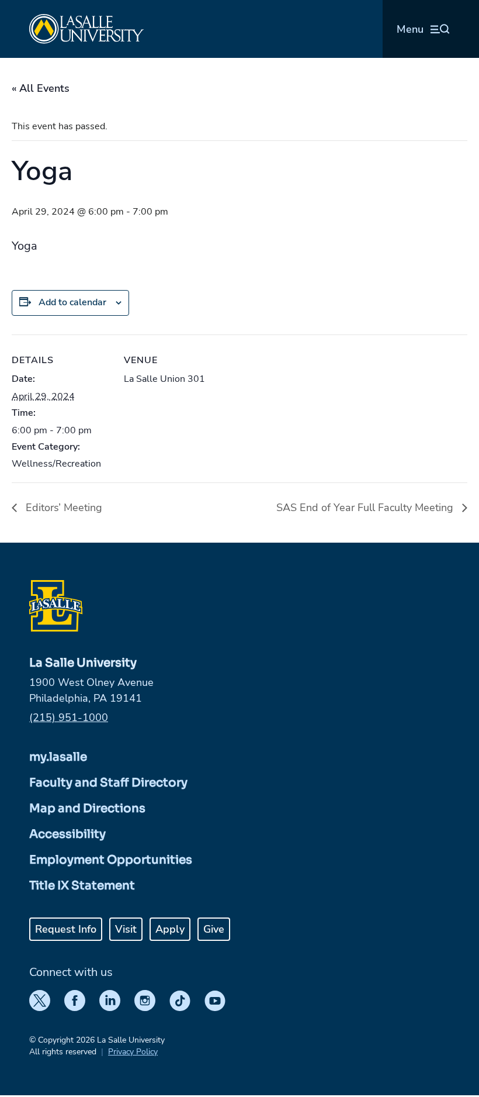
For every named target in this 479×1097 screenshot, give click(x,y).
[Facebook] (74, 1000)
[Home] (86, 29)
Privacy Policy (133, 1051)
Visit (126, 929)
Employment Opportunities (110, 860)
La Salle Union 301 (164, 378)
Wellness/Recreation (56, 463)
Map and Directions (87, 808)
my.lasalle (58, 757)
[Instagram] (144, 1000)
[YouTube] (214, 1000)
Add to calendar (72, 302)
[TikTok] (179, 1000)
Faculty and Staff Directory (108, 782)
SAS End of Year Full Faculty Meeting (366, 508)
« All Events (41, 88)
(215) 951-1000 (68, 717)
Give (213, 929)
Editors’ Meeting (62, 508)
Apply (170, 929)
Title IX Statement (82, 885)
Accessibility (67, 834)
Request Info (65, 929)
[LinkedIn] (109, 1000)
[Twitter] (39, 1000)
